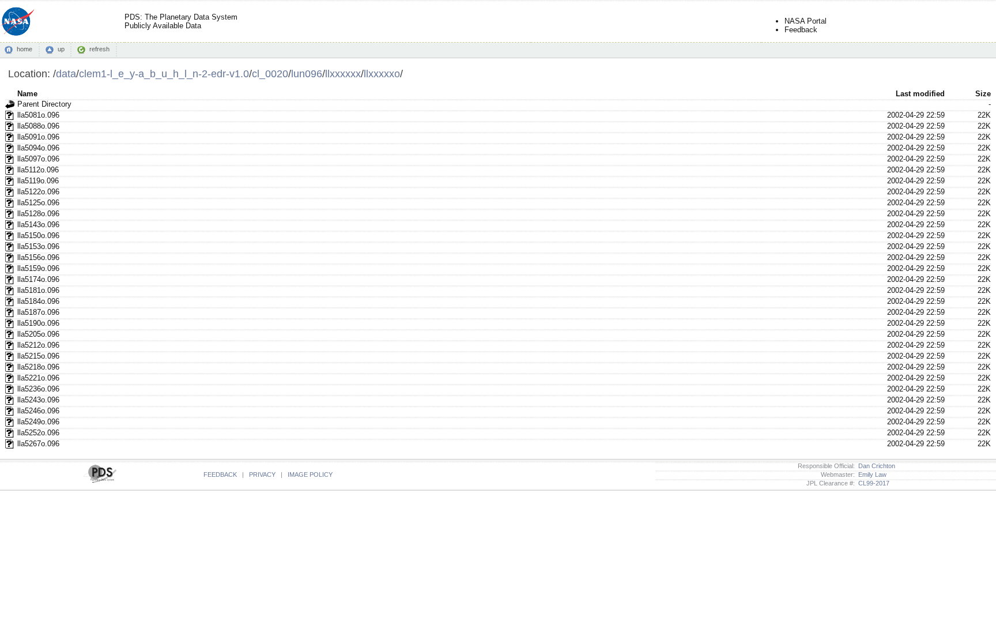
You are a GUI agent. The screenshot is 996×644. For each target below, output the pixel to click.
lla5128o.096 (38, 213)
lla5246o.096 (38, 410)
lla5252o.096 (38, 432)
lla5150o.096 (38, 235)
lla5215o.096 (38, 356)
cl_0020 (270, 73)
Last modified (920, 93)
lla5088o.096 (38, 126)
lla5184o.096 (38, 301)
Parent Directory (44, 104)
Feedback (800, 29)
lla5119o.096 (38, 180)
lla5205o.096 (38, 334)
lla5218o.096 (38, 367)
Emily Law (870, 474)
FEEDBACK (220, 474)
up (61, 49)
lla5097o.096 (38, 159)
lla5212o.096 (38, 345)
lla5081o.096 (38, 115)
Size (983, 93)
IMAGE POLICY (310, 474)
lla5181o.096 (38, 290)
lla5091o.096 (38, 137)
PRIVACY (262, 474)
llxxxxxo (382, 73)
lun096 (306, 73)
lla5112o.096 (38, 169)
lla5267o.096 (38, 443)
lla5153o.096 (38, 246)
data (66, 73)
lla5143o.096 (38, 224)
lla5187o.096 (38, 312)
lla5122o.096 (38, 191)
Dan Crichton (875, 465)
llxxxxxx (343, 73)
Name (27, 93)
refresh (99, 49)
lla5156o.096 (38, 257)
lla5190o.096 (38, 323)
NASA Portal (805, 21)
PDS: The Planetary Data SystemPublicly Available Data (180, 21)
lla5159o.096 (38, 268)
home (24, 49)
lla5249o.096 (38, 421)
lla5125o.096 (38, 202)
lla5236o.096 (38, 389)
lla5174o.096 (38, 279)
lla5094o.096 (38, 148)
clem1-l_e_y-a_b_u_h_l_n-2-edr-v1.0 (164, 73)
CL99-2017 (872, 483)
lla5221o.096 (38, 378)
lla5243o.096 (38, 400)
